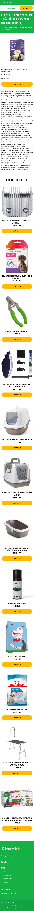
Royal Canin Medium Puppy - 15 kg (17, 710)
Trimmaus (24, 69)
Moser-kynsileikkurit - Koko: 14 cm (17, 331)
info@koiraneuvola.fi (7, 2)
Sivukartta (24, 908)
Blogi (6, 882)
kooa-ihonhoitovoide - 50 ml (17, 603)
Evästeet (23, 906)
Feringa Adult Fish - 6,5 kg (17, 656)
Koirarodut (7, 875)
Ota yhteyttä (16, 906)
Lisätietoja (17, 84)
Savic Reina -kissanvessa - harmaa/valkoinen (17, 440)
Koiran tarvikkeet (14, 69)
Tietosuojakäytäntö (13, 908)
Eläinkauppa (26, 8)
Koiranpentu (8, 879)
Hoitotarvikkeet (6, 72)
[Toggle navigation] (3, 8)
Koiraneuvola (8, 872)
